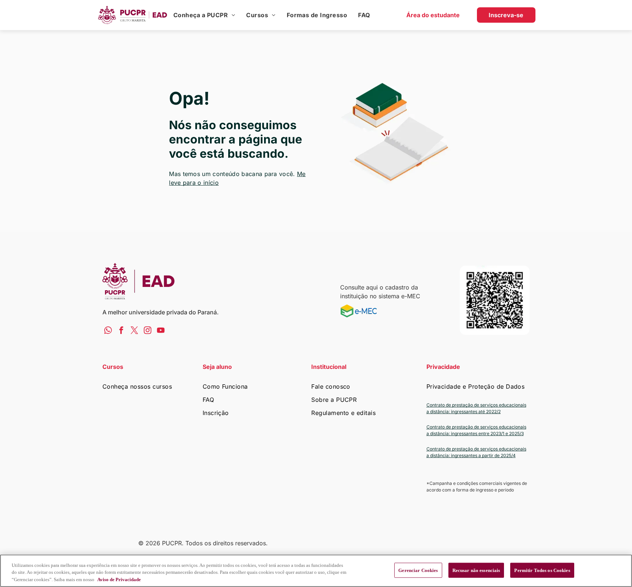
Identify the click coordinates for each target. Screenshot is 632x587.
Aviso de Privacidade (119, 579)
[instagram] (147, 331)
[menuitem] (204, 15)
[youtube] (160, 331)
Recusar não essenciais (476, 570)
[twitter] (134, 331)
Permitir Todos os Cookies (542, 570)
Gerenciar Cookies (418, 570)
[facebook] (121, 331)
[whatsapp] (108, 331)
